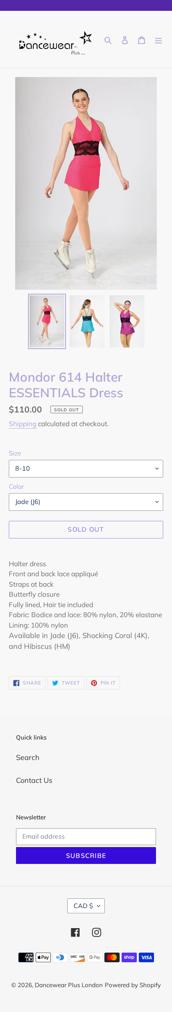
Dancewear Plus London (69, 985)
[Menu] (158, 39)
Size (15, 453)
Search (28, 757)
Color (16, 486)
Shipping (22, 423)
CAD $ (83, 906)
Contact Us (34, 780)
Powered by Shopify (133, 985)
